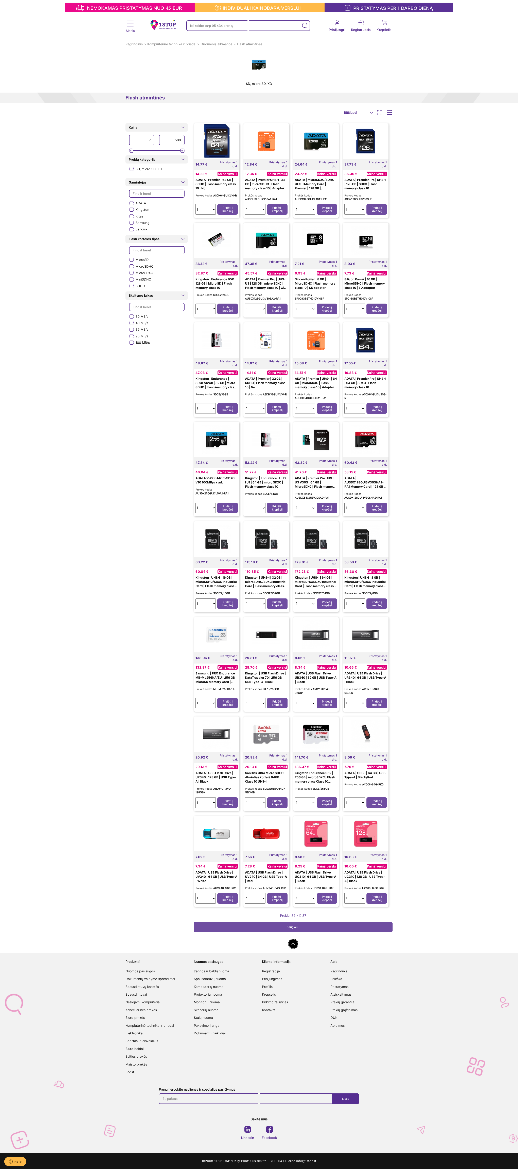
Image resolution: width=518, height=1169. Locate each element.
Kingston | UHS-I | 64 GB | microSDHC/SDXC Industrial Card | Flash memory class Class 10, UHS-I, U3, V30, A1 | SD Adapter (316, 586)
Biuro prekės (135, 1018)
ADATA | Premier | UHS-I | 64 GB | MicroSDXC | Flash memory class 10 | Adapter (316, 383)
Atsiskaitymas (340, 994)
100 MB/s (143, 343)
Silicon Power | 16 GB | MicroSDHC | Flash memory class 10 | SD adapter (364, 283)
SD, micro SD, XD (149, 169)
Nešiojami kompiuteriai (142, 1002)
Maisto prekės (136, 1064)
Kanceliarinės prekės (141, 1010)
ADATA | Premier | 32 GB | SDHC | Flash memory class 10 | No (265, 383)
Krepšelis (269, 994)
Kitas (139, 216)
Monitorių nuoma (207, 1002)
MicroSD (142, 260)
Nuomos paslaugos (140, 971)
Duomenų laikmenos (216, 44)
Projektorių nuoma (208, 994)
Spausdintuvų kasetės (142, 987)
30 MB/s (142, 316)
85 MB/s (142, 329)
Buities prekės (136, 1056)
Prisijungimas (272, 979)
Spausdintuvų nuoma (210, 979)
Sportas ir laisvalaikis (141, 1041)
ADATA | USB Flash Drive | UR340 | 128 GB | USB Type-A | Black (215, 777)
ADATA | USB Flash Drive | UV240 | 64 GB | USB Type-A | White (216, 876)
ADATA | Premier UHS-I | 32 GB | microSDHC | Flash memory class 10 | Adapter (265, 184)
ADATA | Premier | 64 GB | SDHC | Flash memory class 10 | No (215, 184)
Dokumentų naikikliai (210, 1033)
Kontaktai (269, 1010)
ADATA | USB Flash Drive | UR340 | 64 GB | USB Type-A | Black (365, 677)
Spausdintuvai (136, 994)
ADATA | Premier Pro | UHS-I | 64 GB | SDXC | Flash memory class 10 (365, 383)
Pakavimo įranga (206, 1025)
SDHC (140, 286)
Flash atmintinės (249, 44)
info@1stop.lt (306, 1161)
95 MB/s (142, 336)
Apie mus (337, 1025)
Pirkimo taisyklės (275, 1002)
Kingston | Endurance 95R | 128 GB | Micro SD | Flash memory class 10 (215, 283)
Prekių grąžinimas (344, 1010)
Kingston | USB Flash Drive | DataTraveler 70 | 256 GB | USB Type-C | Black (265, 677)
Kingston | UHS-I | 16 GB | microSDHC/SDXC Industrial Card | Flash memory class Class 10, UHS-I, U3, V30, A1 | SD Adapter (216, 586)
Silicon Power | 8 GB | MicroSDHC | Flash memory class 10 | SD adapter (315, 283)
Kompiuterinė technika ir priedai (171, 44)
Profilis (267, 987)
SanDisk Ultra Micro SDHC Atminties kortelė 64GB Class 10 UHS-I (264, 777)
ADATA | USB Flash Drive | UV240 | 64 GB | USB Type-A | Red (266, 876)
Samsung (143, 223)
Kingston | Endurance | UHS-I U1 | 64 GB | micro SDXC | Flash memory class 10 (266, 482)
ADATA (141, 203)
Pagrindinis (134, 44)
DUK (333, 1018)
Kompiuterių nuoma (208, 987)
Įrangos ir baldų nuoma (211, 971)
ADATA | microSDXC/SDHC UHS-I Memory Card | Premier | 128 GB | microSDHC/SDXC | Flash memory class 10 (314, 188)
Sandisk (142, 229)
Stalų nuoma (203, 1018)
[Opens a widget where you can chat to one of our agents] (15, 1162)
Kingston (142, 210)
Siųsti (345, 1098)
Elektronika (134, 1033)
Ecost (129, 1072)
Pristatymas (339, 987)
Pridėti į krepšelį (227, 209)
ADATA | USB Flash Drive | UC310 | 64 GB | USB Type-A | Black (315, 876)
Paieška (336, 979)
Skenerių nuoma (206, 1010)
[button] (157, 127)
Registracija (271, 971)
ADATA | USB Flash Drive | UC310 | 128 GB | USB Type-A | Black (364, 876)
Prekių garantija (342, 1002)
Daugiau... (293, 927)
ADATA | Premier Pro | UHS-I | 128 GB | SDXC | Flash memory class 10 (365, 184)
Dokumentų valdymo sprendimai (150, 979)
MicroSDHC (145, 266)
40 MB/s (142, 323)
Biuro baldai (134, 1049)
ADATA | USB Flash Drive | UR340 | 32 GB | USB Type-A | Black (315, 677)
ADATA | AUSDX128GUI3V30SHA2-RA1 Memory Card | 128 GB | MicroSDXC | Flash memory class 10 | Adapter (364, 486)
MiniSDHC (143, 279)
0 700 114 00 (277, 1161)
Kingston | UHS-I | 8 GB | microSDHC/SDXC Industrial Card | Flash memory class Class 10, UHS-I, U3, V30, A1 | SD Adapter (365, 586)
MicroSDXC (144, 273)
